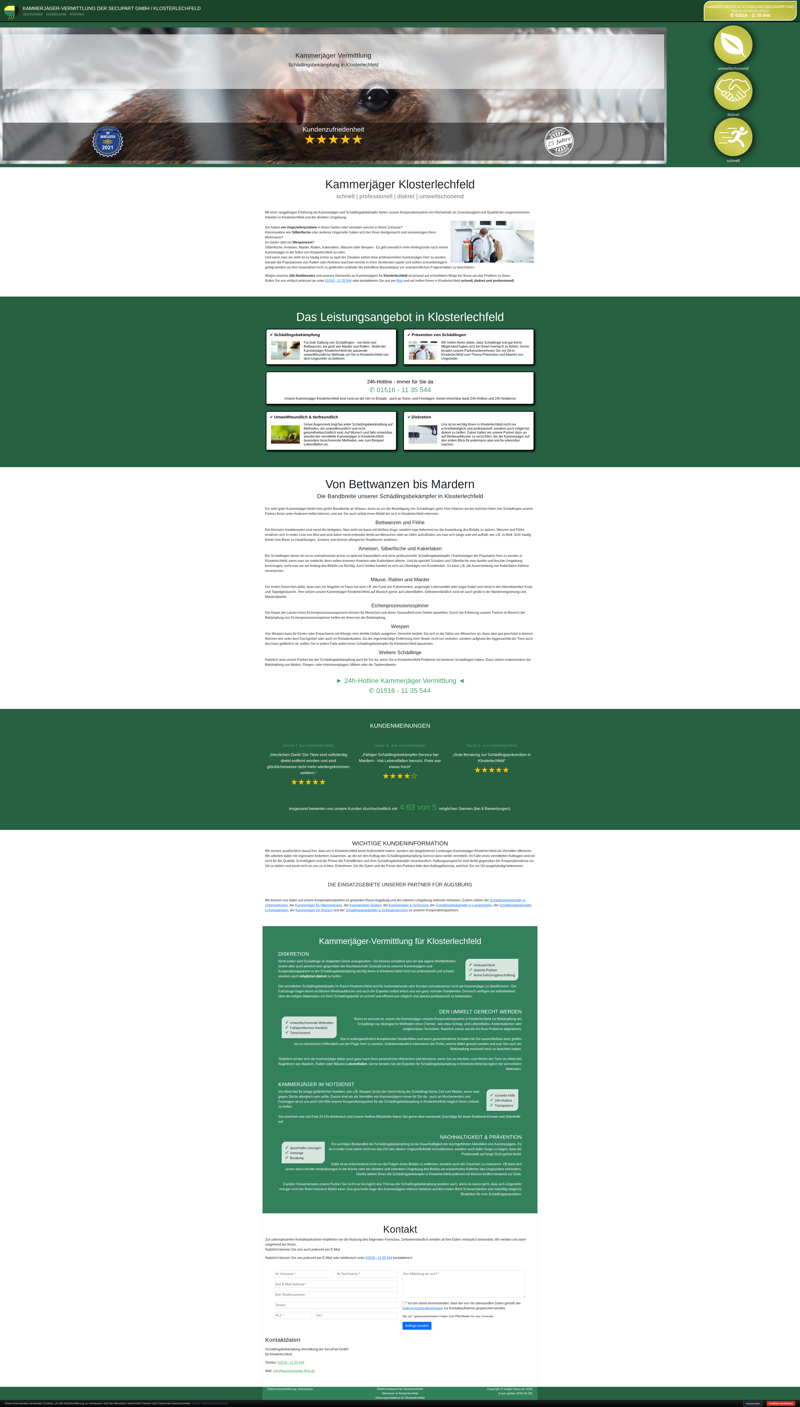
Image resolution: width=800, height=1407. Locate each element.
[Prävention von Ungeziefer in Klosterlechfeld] (423, 350)
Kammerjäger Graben (365, 905)
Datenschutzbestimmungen (422, 1308)
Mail (400, 280)
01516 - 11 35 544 (338, 280)
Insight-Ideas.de (514, 1389)
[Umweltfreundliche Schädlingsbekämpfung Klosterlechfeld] (286, 434)
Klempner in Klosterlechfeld (400, 1393)
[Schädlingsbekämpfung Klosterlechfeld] (286, 350)
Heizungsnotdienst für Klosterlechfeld (400, 1397)
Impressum (305, 1389)
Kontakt (77, 14)
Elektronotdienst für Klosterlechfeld (400, 1389)
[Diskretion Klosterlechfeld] (423, 434)
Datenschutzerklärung (282, 1389)
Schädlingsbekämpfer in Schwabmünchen (376, 910)
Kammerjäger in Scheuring (408, 905)
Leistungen (33, 14)
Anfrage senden (417, 1325)
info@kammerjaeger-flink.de (294, 1371)
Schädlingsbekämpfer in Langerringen (464, 905)
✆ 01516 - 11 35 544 (750, 15)
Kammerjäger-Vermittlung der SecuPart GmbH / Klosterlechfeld (112, 8)
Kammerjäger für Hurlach (313, 910)
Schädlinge (56, 14)
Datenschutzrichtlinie (214, 1403)
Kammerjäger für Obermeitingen (318, 905)
